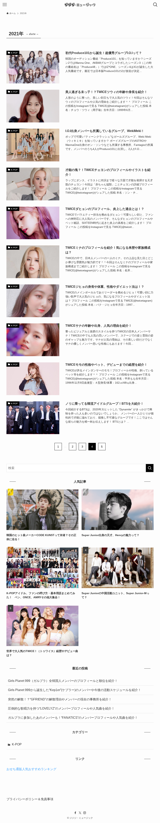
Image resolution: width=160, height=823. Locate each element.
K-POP (17, 744)
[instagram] (84, 813)
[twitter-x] (80, 813)
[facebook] (75, 813)
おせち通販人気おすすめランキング (31, 769)
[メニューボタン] (4, 4)
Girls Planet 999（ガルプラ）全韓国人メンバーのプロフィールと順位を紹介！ (63, 680)
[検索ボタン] (155, 4)
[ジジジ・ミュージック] (80, 4)
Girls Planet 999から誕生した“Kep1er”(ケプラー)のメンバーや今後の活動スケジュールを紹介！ (74, 690)
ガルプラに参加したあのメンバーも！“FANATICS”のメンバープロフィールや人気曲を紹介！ (73, 717)
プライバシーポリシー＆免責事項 (29, 799)
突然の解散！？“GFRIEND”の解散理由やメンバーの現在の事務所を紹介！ (60, 699)
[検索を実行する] (150, 468)
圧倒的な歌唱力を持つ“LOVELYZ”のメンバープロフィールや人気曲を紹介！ (61, 708)
